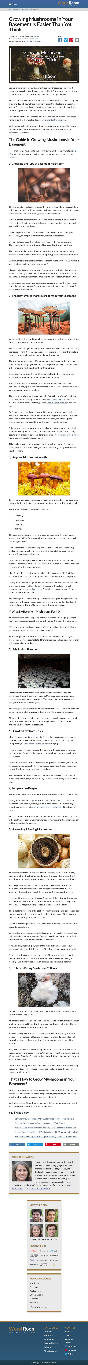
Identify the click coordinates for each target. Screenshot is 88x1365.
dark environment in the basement (51, 120)
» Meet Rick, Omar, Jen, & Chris (43, 1239)
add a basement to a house (35, 743)
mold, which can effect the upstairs (46, 807)
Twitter (70, 1354)
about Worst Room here (39, 1188)
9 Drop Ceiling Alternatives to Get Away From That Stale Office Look (45, 1127)
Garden (30, 9)
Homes (33, 1302)
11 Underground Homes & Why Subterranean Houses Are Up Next (44, 1118)
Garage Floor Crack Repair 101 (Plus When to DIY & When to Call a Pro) (46, 1132)
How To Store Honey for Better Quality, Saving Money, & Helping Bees (46, 1136)
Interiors (34, 1283)
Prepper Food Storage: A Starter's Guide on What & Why (40, 1123)
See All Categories (39, 1307)
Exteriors (34, 1298)
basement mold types (69, 434)
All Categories (50, 1351)
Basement (37, 36)
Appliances (35, 1291)
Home (13, 9)
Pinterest (71, 1350)
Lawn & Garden (21, 9)
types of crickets (33, 589)
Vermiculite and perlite (57, 402)
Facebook (71, 1346)
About (68, 1331)
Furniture (34, 1287)
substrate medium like (55, 399)
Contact (68, 1335)
